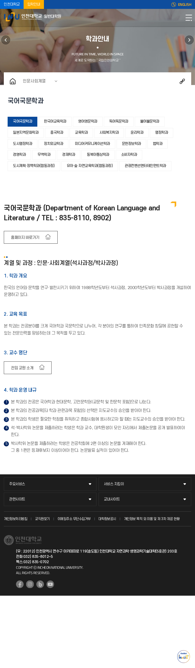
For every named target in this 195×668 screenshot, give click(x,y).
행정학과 (161, 132)
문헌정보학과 (131, 144)
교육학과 (81, 132)
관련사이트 (17, 499)
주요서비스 (17, 484)
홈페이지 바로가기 (25, 237)
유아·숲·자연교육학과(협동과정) (90, 166)
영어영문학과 (87, 121)
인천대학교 (12, 4)
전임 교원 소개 (22, 368)
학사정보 (5, 40)
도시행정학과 (22, 144)
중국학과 (56, 132)
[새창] (20, 584)
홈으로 (12, 81)
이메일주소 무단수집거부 (74, 519)
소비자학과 (129, 155)
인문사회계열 (34, 81)
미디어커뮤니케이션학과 (92, 144)
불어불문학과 (149, 121)
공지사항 (189, 40)
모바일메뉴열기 (188, 18)
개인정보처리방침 (15, 519)
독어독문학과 (118, 121)
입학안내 (33, 4)
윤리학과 (137, 132)
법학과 (157, 144)
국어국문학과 (22, 121)
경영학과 (19, 155)
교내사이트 (112, 499)
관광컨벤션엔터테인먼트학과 (145, 166)
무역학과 (44, 155)
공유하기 (182, 81)
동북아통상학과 (98, 155)
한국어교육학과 (55, 121)
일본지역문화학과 (25, 132)
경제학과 (68, 155)
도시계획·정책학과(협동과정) (34, 166)
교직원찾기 (42, 519)
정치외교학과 (53, 144)
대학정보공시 (107, 519)
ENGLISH (184, 4)
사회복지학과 (109, 132)
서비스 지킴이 (114, 484)
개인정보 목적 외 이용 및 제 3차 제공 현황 (152, 519)
